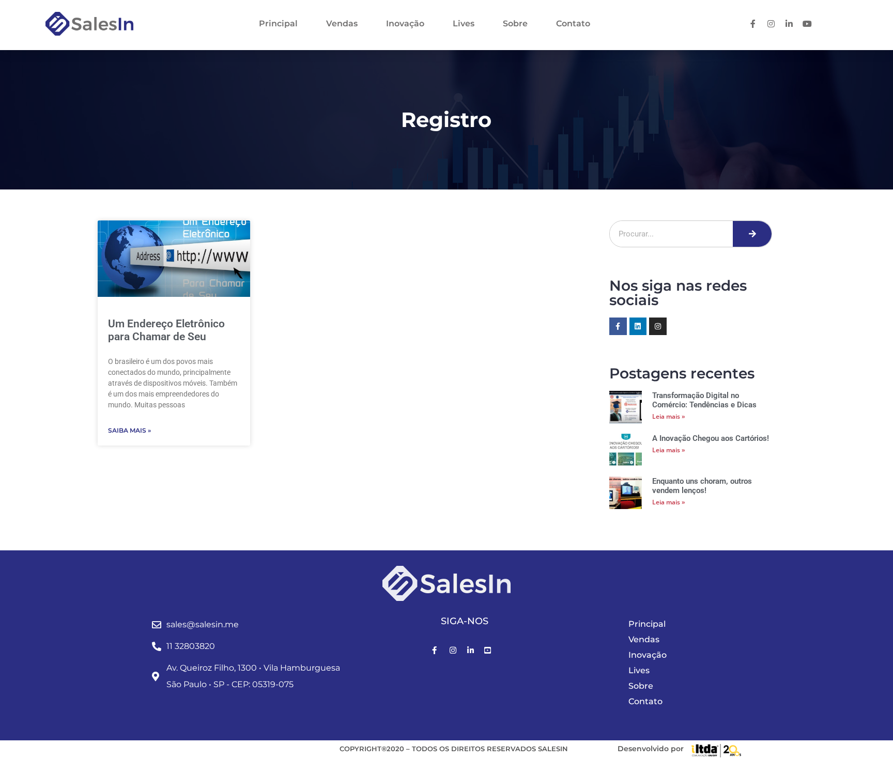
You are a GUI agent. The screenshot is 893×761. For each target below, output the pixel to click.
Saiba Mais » (129, 430)
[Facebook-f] (618, 326)
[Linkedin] (638, 326)
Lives (463, 23)
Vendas (342, 23)
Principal (278, 23)
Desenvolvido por (651, 748)
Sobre (515, 23)
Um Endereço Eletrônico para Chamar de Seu (166, 330)
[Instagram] (658, 326)
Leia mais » (668, 416)
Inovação (405, 23)
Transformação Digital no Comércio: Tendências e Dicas (704, 400)
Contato (573, 23)
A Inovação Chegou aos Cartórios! (710, 438)
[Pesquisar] (752, 234)
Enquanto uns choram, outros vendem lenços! (702, 486)
